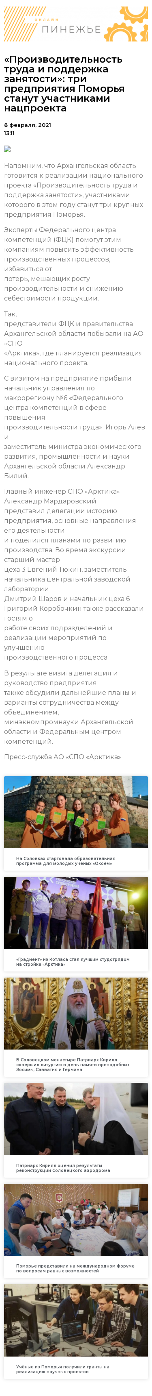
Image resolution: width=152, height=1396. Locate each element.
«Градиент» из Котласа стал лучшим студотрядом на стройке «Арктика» (73, 962)
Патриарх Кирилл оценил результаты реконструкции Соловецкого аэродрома (63, 1168)
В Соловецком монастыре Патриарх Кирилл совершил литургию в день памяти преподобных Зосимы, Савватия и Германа (73, 1064)
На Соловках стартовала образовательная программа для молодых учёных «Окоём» (66, 861)
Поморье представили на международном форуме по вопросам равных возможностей (75, 1268)
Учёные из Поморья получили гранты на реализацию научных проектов (62, 1369)
